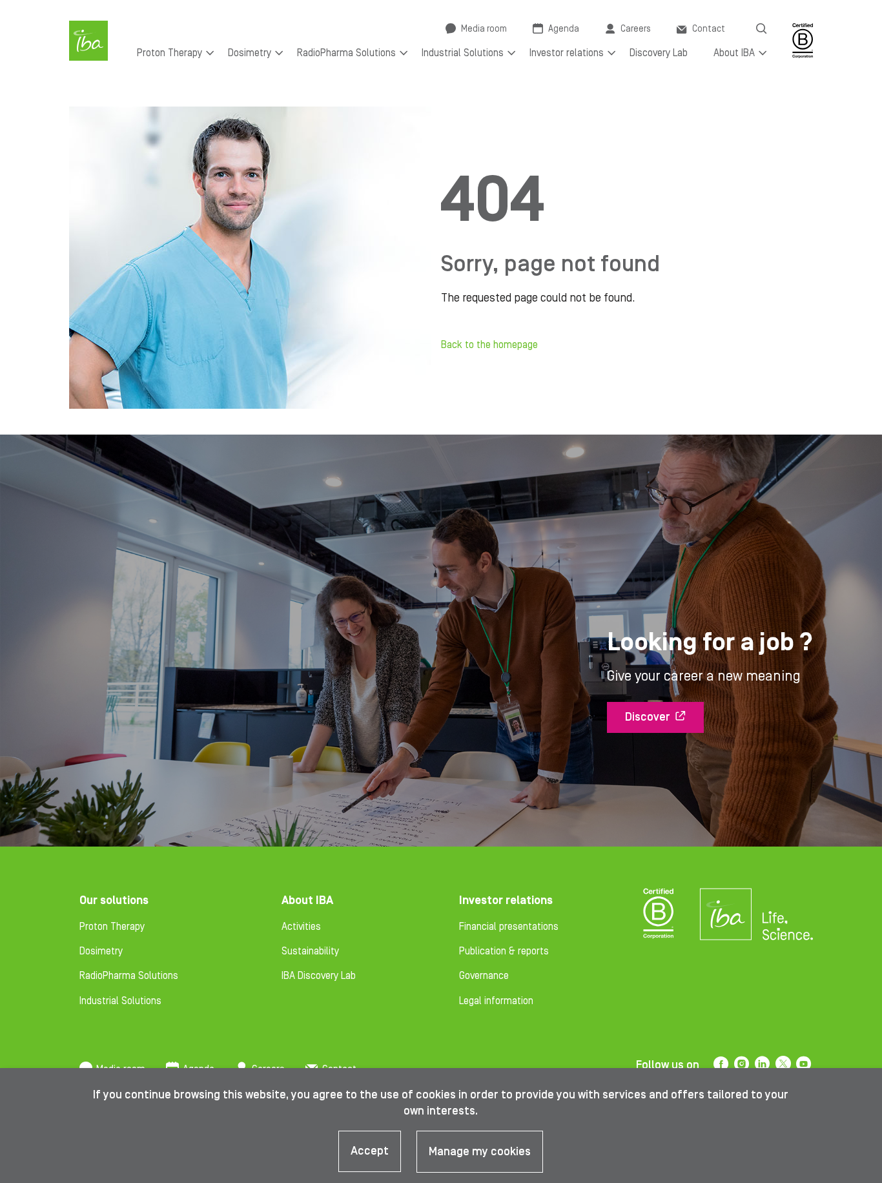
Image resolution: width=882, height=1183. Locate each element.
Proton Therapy (112, 926)
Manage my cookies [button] (480, 1151)
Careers (635, 29)
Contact (708, 29)
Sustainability (310, 951)
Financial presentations (509, 926)
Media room (484, 29)
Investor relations (506, 900)
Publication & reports (504, 951)
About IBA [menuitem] (734, 53)
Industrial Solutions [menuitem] (463, 53)
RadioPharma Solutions (128, 976)
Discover (647, 717)
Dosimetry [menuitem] (249, 53)
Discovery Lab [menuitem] (659, 53)
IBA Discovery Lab (319, 976)
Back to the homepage (489, 345)
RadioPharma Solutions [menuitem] (346, 53)
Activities (301, 926)
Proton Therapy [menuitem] (169, 53)
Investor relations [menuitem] (566, 53)
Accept (370, 1151)
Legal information (496, 1001)
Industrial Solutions (120, 1001)
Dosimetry (101, 951)
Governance (484, 976)
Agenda (563, 29)
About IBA (307, 900)
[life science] (787, 925)
